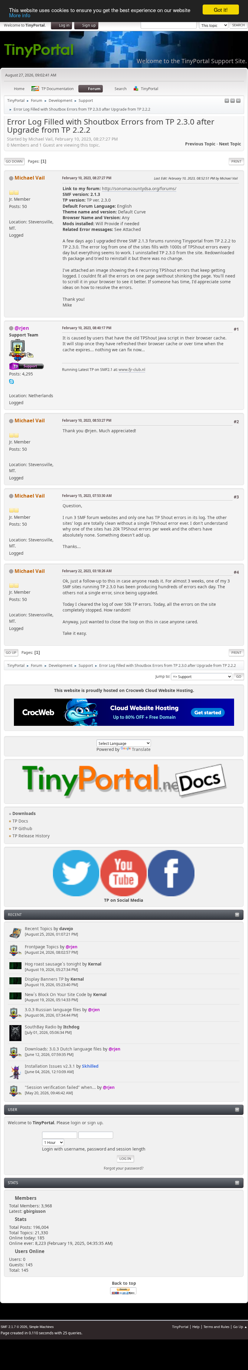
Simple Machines (41, 1327)
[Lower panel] (232, 101)
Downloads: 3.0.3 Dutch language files (63, 1049)
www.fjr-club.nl (132, 369)
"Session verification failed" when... (60, 1087)
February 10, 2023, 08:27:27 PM (86, 178)
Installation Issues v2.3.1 (50, 1066)
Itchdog (71, 1027)
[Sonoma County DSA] (11, 214)
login (76, 1122)
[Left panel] (226, 101)
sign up (94, 1122)
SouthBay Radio (40, 1027)
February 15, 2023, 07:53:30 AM (87, 495)
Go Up (11, 652)
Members (26, 1198)
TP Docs (19, 821)
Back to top (124, 1283)
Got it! (221, 9)
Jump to (162, 676)
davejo (66, 928)
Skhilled (90, 1066)
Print (236, 161)
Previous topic (200, 144)
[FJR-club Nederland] (11, 388)
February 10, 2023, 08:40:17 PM (86, 328)
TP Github (21, 828)
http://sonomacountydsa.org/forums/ (139, 188)
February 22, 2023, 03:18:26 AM (87, 571)
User (12, 1109)
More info (19, 15)
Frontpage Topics (42, 947)
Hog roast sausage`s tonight (53, 964)
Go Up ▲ (240, 1326)
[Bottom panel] (238, 101)
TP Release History (30, 836)
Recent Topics (38, 928)
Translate (141, 749)
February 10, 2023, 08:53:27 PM (86, 420)
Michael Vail (30, 177)
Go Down (14, 161)
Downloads (23, 813)
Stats (13, 1182)
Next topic (230, 144)
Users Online (29, 1251)
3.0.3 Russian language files (53, 1009)
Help (196, 1326)
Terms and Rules (216, 1326)
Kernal (94, 964)
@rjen (71, 947)
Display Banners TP (44, 979)
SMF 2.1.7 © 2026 (14, 1327)
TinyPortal (180, 1326)
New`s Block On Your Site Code (55, 994)
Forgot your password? (123, 1168)
